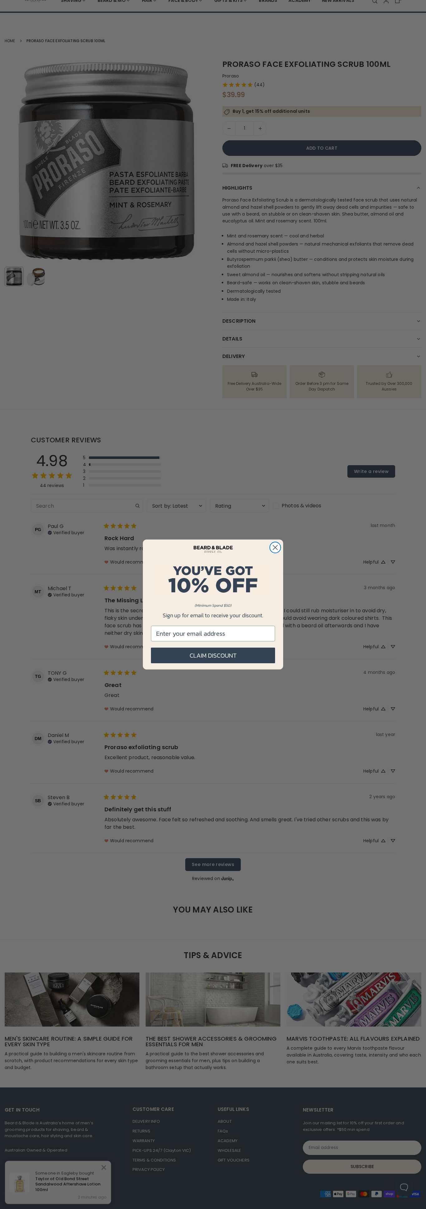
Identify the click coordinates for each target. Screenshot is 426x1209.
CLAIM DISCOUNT (213, 655)
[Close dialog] (275, 547)
